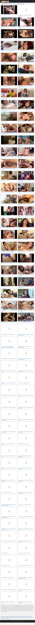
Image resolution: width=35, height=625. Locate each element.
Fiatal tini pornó (8, 617)
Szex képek (25, 616)
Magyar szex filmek (22, 617)
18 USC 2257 (16, 621)
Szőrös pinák (28, 617)
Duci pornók (30, 616)
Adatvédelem (21, 621)
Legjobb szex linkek (12, 616)
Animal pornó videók (19, 616)
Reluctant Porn (7, 618)
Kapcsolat (13, 621)
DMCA (19, 621)
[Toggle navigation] (33, 1)
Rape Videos (3, 617)
